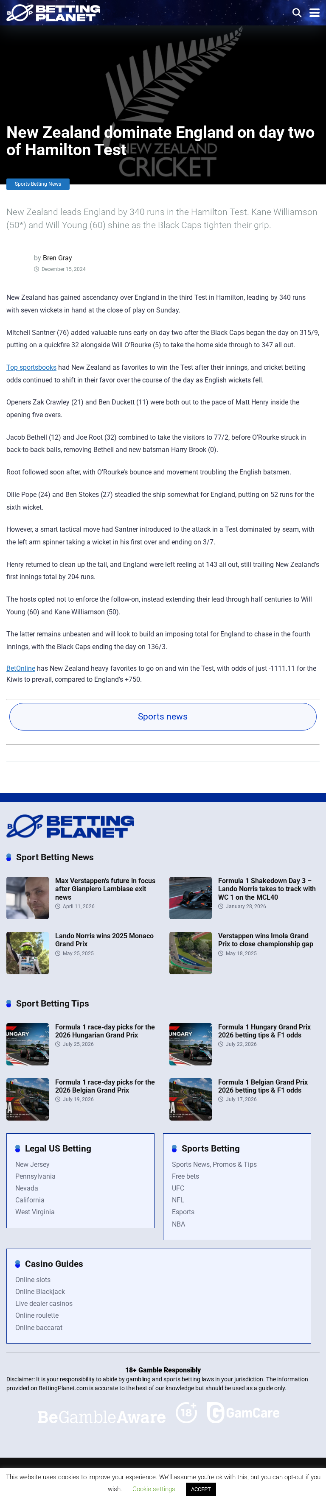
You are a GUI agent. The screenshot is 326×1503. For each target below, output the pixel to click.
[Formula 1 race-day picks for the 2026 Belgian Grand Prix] (27, 1118)
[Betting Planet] (53, 11)
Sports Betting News (38, 184)
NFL (178, 1200)
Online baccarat (38, 1328)
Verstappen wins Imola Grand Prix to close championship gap (265, 940)
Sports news (163, 716)
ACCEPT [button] (201, 1489)
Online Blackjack (40, 1292)
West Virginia (35, 1212)
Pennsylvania (35, 1176)
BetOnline (20, 668)
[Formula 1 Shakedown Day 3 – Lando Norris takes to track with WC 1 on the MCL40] (190, 917)
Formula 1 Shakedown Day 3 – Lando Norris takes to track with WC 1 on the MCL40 (267, 889)
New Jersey (32, 1164)
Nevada (26, 1188)
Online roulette (37, 1315)
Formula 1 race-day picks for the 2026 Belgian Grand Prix (105, 1086)
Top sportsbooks (31, 367)
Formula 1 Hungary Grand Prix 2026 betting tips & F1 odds (264, 1031)
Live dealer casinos (44, 1303)
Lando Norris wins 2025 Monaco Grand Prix (104, 940)
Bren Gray (57, 258)
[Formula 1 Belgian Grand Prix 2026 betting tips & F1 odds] (190, 1118)
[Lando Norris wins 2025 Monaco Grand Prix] (27, 972)
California (30, 1200)
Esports (183, 1212)
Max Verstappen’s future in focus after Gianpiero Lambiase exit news (105, 889)
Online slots (33, 1280)
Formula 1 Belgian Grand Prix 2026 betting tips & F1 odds (263, 1086)
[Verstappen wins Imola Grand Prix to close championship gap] (190, 972)
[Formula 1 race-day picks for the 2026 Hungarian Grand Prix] (27, 1063)
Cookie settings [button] (153, 1489)
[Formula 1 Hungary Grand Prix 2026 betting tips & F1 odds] (190, 1063)
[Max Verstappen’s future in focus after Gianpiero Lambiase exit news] (27, 917)
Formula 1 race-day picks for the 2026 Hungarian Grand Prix (105, 1031)
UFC (178, 1188)
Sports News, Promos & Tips (214, 1164)
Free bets (185, 1176)
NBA (178, 1224)
